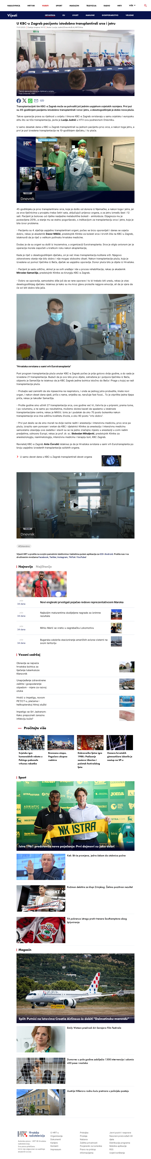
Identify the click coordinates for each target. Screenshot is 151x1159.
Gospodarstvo (110, 15)
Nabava (84, 1139)
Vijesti (45, 5)
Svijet (75, 15)
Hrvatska (50, 15)
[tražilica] (145, 5)
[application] (75, 170)
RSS (111, 1149)
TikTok (71, 557)
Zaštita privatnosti (88, 1142)
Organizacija (56, 1136)
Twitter (52, 557)
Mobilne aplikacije (118, 1146)
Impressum (55, 1149)
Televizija (91, 5)
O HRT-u (54, 1132)
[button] (75, 169)
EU (64, 15)
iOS (102, 554)
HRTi (119, 5)
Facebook (43, 557)
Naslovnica (13, 5)
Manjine (90, 15)
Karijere (54, 1142)
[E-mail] (36, 101)
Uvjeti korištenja (117, 1152)
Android (109, 554)
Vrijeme (130, 15)
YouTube (81, 557)
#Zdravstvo (24, 546)
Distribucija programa (119, 1142)
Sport (59, 5)
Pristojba (84, 1132)
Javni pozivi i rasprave (120, 1132)
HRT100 (31, 5)
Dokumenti (55, 1139)
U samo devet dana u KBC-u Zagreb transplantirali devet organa (56, 456)
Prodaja (83, 1136)
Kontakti (54, 1146)
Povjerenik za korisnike (91, 1146)
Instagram (62, 557)
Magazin (74, 5)
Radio (107, 5)
